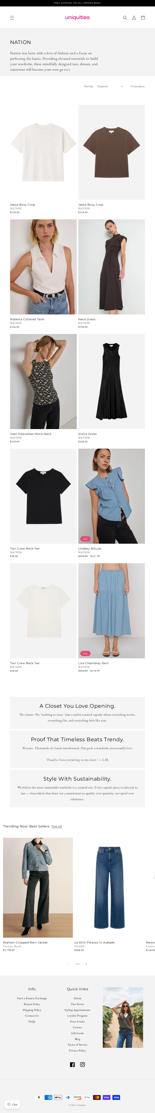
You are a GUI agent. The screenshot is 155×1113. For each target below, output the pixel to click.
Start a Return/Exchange (32, 999)
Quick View (43, 194)
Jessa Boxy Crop (22, 204)
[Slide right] (86, 963)
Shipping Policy (32, 1010)
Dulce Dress (87, 434)
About (77, 999)
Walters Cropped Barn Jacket (25, 942)
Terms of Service (77, 1044)
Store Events (77, 1021)
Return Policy (32, 1004)
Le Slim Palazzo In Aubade (94, 942)
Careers (77, 1027)
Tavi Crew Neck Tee (24, 548)
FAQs (31, 1021)
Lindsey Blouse (89, 548)
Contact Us (32, 1015)
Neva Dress (86, 319)
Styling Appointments (77, 1010)
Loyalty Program (77, 1015)
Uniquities (81, 1105)
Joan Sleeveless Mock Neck (30, 434)
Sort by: (88, 86)
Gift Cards (77, 1033)
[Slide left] (68, 963)
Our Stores (77, 1004)
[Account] (134, 17)
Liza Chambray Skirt (93, 663)
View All (56, 826)
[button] (12, 17)
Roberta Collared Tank (27, 319)
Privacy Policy (77, 1050)
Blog (77, 1039)
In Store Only (37, 932)
